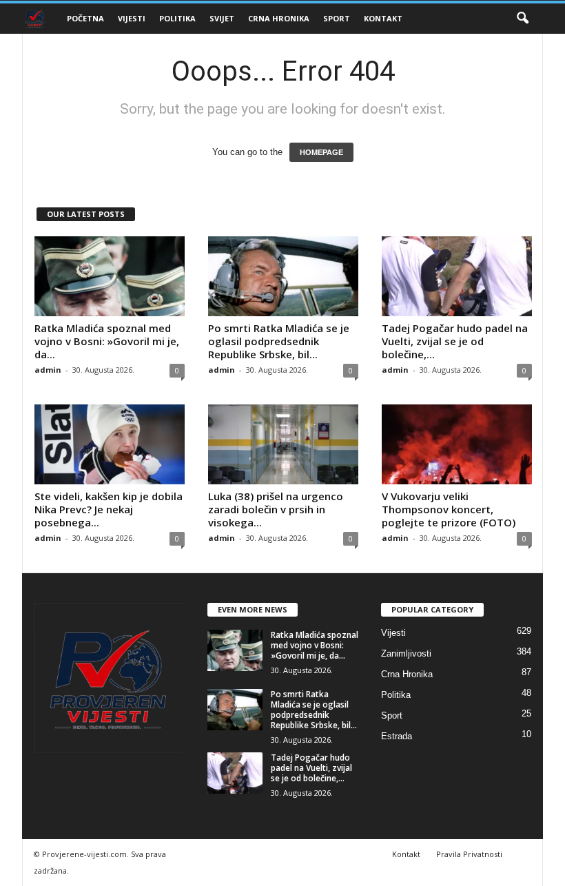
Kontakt (383, 18)
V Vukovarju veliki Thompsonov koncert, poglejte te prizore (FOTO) (448, 509)
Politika (177, 18)
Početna (85, 18)
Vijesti (131, 18)
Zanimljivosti (406, 653)
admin (47, 369)
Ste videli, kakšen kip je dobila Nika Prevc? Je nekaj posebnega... (108, 509)
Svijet (221, 18)
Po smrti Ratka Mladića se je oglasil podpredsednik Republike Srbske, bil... (278, 341)
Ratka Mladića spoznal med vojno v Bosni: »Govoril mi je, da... (106, 341)
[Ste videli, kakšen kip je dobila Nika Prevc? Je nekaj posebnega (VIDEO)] (109, 444)
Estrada (396, 736)
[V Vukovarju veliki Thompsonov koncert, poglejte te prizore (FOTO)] (457, 444)
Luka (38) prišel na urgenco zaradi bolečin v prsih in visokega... (275, 509)
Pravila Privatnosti (469, 854)
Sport (336, 18)
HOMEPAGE (321, 152)
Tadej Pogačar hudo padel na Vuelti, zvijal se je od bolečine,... (455, 341)
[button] (522, 18)
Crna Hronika (278, 18)
